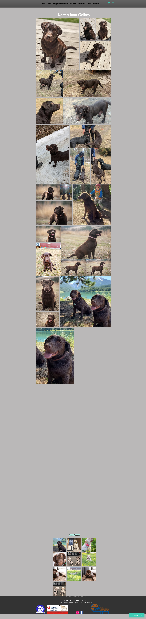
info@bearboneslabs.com (72, 602)
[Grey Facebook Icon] (89, 597)
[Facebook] (81, 612)
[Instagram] (77, 612)
